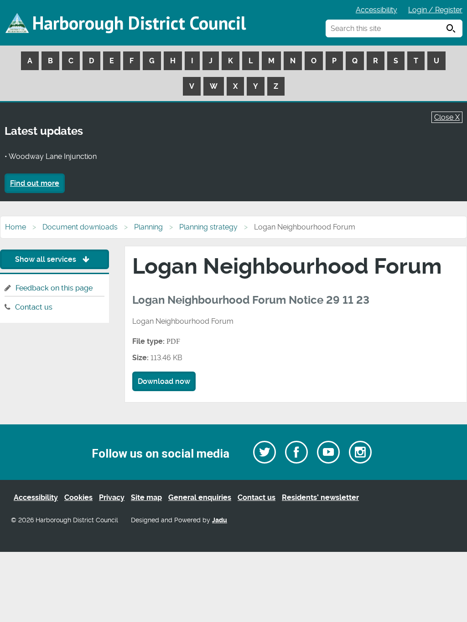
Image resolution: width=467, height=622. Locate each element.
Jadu (219, 520)
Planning (148, 227)
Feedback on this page (54, 288)
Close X (447, 117)
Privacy (112, 497)
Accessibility (376, 9)
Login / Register (435, 9)
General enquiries (199, 497)
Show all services (46, 259)
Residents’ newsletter (320, 497)
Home (15, 227)
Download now (164, 381)
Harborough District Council (139, 23)
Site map (146, 497)
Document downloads (80, 227)
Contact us (33, 307)
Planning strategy (208, 227)
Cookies (78, 497)
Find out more (34, 183)
